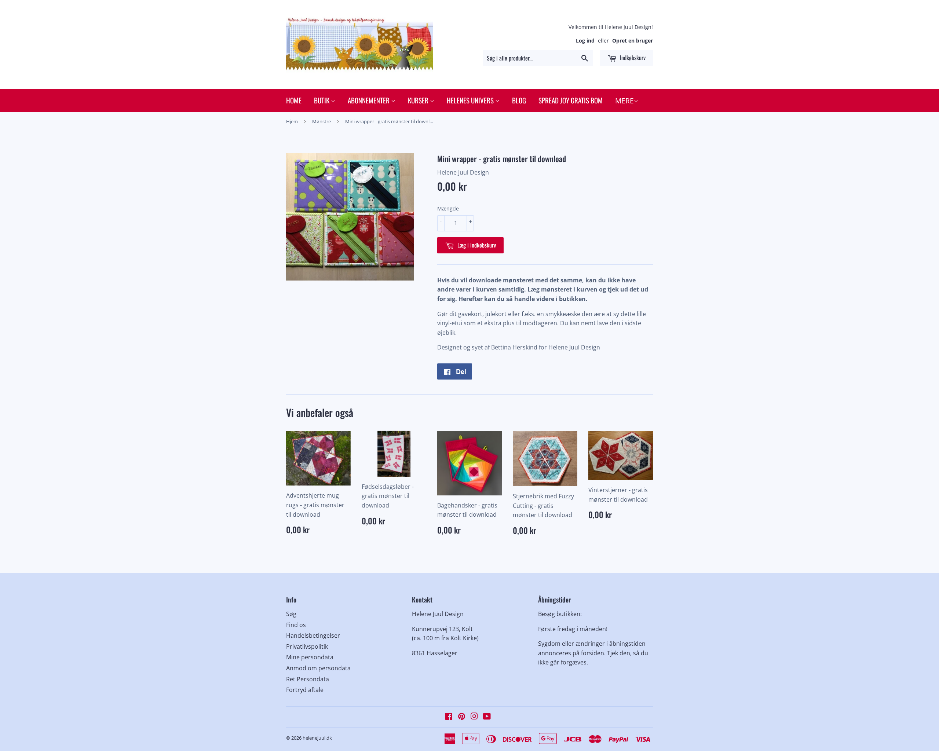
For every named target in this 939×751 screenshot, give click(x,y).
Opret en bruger (632, 40)
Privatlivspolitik (307, 646)
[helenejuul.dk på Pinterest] (461, 717)
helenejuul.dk (317, 737)
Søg (291, 614)
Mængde (448, 208)
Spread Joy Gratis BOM (570, 100)
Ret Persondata (307, 679)
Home (294, 100)
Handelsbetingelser (313, 635)
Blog (519, 100)
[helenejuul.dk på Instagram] (474, 717)
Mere (624, 101)
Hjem (292, 121)
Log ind (585, 40)
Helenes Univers (471, 100)
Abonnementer (369, 100)
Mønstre (321, 121)
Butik (322, 100)
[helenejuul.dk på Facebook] (449, 717)
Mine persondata (309, 657)
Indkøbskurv (632, 57)
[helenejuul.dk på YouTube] (487, 717)
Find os (296, 625)
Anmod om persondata (318, 668)
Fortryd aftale (305, 690)
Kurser (419, 100)
